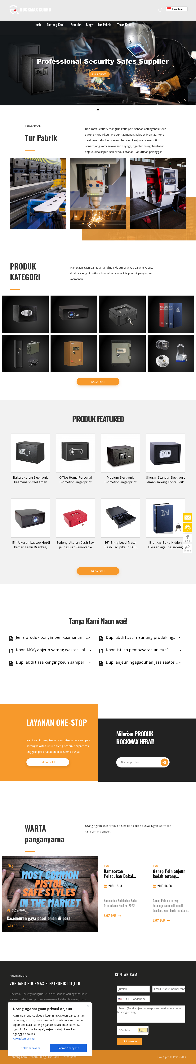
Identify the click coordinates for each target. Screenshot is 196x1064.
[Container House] (38, 193)
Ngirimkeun (130, 1041)
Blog (89, 24)
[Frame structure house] (98, 193)
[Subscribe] (164, 762)
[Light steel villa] (158, 193)
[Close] (88, 1005)
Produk (75, 24)
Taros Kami (124, 24)
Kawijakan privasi (24, 1038)
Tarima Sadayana (68, 1048)
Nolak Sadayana (30, 1048)
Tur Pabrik (104, 24)
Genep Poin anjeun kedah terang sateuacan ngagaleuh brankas (160, 873)
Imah (38, 24)
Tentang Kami (56, 24)
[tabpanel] (111, 889)
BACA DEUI (98, 382)
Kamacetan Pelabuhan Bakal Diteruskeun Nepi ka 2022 (111, 873)
